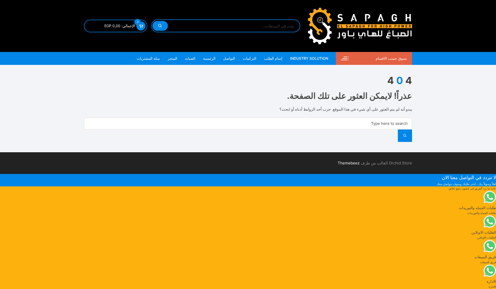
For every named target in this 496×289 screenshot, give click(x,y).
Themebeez (349, 163)
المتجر (172, 58)
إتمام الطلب (273, 58)
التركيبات (249, 58)
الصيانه (190, 58)
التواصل (229, 58)
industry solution (309, 58)
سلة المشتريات (148, 58)
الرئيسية (209, 58)
